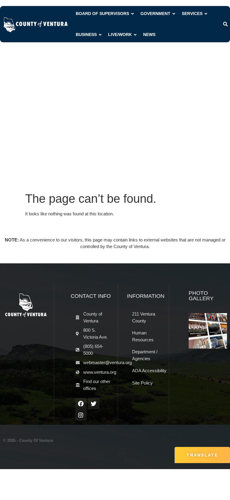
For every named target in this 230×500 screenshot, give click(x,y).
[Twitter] (93, 403)
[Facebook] (81, 403)
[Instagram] (81, 415)
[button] (225, 24)
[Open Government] (174, 13)
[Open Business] (100, 34)
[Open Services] (206, 13)
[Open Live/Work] (135, 34)
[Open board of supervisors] (133, 13)
